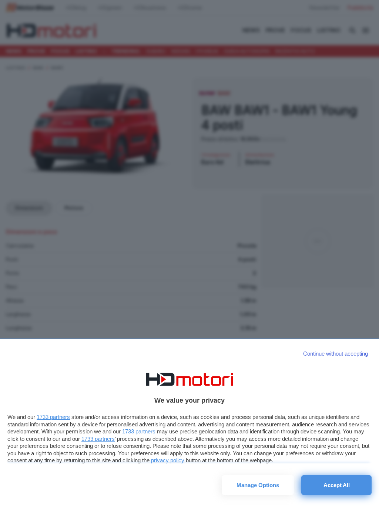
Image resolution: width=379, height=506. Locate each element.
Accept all (336, 485)
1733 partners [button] (53, 417)
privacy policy (167, 460)
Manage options (258, 485)
